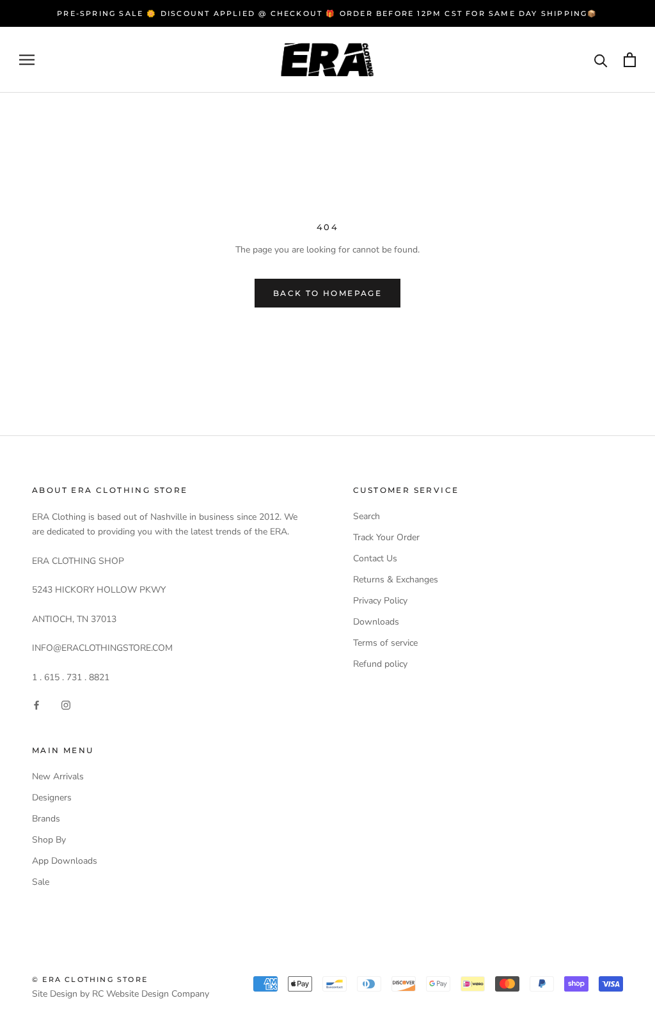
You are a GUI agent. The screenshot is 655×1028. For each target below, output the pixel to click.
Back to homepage (327, 293)
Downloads (376, 622)
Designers (52, 797)
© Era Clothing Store (90, 979)
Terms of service (385, 643)
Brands (46, 819)
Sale (40, 882)
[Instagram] (65, 704)
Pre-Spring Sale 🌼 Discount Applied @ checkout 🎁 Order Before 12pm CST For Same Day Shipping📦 (327, 13)
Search (366, 516)
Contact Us (375, 558)
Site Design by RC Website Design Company (120, 994)
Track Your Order (386, 537)
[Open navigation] (27, 59)
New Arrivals (58, 776)
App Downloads (64, 861)
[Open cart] (630, 59)
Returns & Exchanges (395, 579)
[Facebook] (36, 704)
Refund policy (380, 664)
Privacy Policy (380, 601)
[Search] (601, 59)
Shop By (49, 840)
